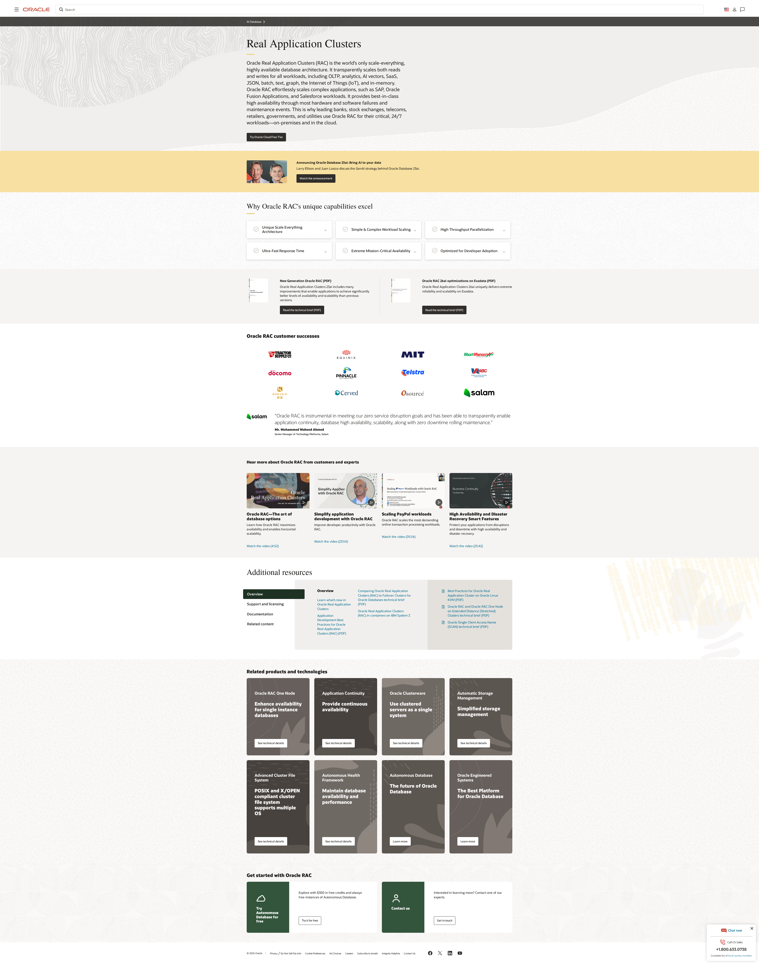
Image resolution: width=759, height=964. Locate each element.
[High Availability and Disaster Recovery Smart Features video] (480, 490)
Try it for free (310, 920)
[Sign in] (734, 9)
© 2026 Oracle (254, 953)
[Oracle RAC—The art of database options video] (278, 490)
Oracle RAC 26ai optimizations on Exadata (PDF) (458, 281)
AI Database (254, 22)
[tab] (274, 594)
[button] (16, 9)
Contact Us (409, 953)
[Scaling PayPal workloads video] (413, 490)
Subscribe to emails (367, 953)
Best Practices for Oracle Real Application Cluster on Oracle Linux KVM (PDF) (473, 595)
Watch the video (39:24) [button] (398, 537)
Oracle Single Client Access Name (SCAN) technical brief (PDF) (472, 624)
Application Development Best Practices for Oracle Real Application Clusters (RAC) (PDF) (331, 624)
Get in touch (444, 920)
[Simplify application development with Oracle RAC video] (345, 490)
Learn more (400, 841)
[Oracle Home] (36, 9)
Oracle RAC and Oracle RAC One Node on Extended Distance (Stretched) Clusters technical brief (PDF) (475, 610)
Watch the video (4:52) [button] (263, 546)
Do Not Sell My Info (291, 953)
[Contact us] (742, 9)
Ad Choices (335, 953)
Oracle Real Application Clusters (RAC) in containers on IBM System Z (384, 613)
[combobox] (379, 9)
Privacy (274, 953)
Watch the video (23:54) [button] (331, 541)
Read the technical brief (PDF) (300, 310)
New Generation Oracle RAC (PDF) (305, 281)
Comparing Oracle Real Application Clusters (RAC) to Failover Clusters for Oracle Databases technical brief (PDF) (384, 597)
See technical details (271, 743)
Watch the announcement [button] (316, 178)
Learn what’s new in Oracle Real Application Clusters (334, 604)
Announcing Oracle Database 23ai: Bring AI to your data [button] (338, 162)
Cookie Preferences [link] (315, 953)
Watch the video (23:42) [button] (466, 546)
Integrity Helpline (391, 953)
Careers (349, 953)
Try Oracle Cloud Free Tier (266, 137)
